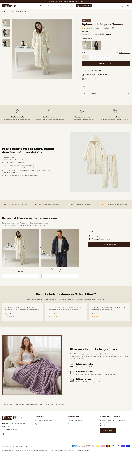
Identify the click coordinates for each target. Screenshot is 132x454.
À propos (38, 424)
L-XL (97, 57)
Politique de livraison (41, 450)
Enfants (59, 6)
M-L (91, 57)
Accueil (4, 11)
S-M (85, 57)
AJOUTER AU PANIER (109, 245)
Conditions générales (83, 450)
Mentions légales (7, 450)
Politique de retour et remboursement (62, 450)
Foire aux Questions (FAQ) (44, 421)
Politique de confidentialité (23, 450)
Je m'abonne (108, 430)
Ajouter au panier (106, 64)
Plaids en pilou (69, 6)
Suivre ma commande (75, 421)
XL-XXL (105, 57)
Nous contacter (73, 424)
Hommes (51, 6)
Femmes (43, 6)
